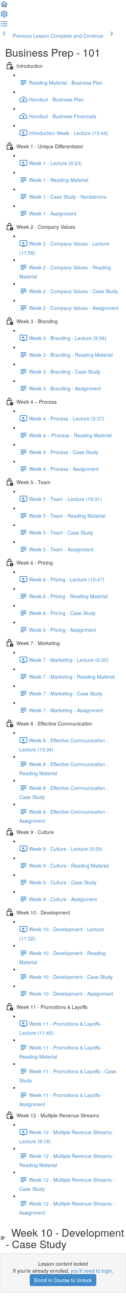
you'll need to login (91, 1270)
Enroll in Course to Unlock (63, 1280)
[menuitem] (4, 16)
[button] (4, 6)
